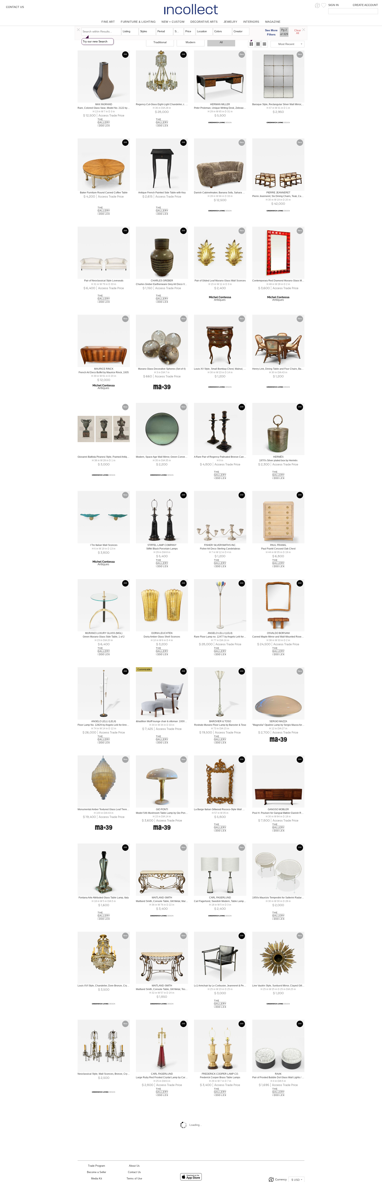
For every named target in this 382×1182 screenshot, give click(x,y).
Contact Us (15, 7)
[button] (317, 5)
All (221, 42)
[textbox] (350, 11)
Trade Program (96, 1165)
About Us (134, 1165)
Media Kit (96, 1178)
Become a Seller (96, 1172)
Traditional (160, 42)
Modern (190, 42)
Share (101, 98)
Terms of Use (134, 1178)
